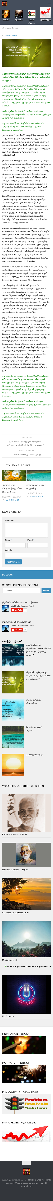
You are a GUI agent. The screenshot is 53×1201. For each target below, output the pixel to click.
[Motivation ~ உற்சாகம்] (24, 1082)
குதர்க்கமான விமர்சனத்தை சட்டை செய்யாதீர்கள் (12, 488)
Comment (10, 520)
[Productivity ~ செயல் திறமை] (26, 1113)
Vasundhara (11, 36)
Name (8, 540)
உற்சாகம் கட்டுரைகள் (10, 28)
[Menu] (49, 3)
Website (8, 550)
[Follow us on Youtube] (49, 574)
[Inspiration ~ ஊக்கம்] (24, 1053)
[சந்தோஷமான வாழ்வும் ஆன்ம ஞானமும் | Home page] (5, 3)
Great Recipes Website (40, 966)
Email (30, 540)
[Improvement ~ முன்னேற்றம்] (26, 1141)
